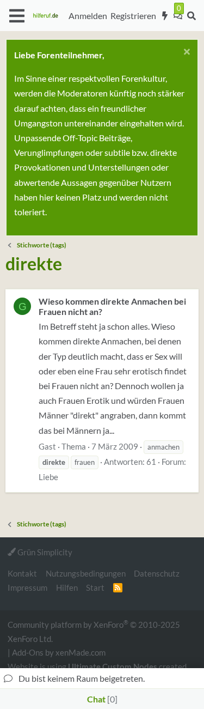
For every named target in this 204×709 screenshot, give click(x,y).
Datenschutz (157, 573)
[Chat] (178, 16)
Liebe (48, 477)
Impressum (27, 587)
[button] (16, 16)
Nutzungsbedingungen (86, 573)
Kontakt (22, 573)
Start (95, 587)
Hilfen (67, 587)
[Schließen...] (185, 53)
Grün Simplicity (44, 552)
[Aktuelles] (165, 16)
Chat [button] (101, 699)
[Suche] (191, 16)
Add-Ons (28, 652)
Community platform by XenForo (94, 631)
